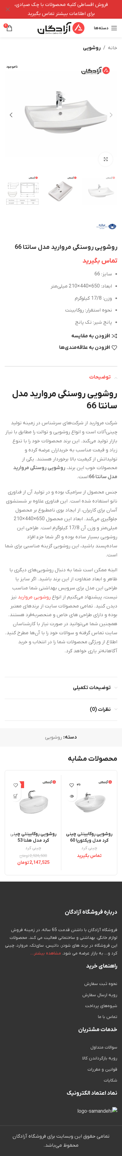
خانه (112, 48)
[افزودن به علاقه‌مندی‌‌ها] (71, 785)
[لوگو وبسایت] (61, 28)
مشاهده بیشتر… (45, 953)
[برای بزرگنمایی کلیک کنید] (106, 159)
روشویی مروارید (34, 597)
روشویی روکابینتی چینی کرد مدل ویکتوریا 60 (89, 837)
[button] (111, 115)
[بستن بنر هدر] (8, 9)
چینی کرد (89, 848)
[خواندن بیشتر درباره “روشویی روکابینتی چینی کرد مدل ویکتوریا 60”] (71, 796)
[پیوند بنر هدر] (70, 9)
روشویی (92, 48)
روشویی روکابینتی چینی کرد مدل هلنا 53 (33, 837)
